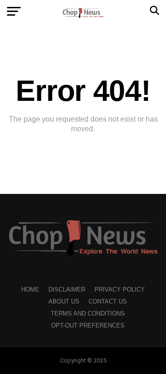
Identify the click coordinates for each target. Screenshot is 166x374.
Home (30, 289)
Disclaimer (66, 289)
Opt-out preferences (88, 325)
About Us (63, 301)
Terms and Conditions (88, 313)
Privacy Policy (120, 289)
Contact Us (108, 301)
